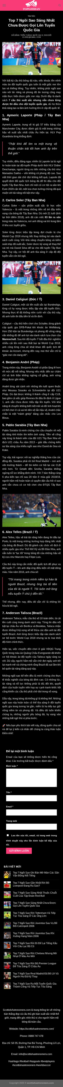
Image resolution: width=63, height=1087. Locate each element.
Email (9, 806)
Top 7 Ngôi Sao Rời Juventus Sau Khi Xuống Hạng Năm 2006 (33, 934)
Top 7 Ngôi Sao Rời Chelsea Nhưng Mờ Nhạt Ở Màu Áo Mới (35, 955)
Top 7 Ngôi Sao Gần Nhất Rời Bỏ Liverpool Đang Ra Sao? (31, 884)
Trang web (11, 821)
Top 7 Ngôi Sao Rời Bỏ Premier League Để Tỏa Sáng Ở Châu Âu (34, 965)
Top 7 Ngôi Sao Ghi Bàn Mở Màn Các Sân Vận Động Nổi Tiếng (36, 874)
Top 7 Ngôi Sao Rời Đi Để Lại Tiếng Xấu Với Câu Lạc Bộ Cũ (35, 944)
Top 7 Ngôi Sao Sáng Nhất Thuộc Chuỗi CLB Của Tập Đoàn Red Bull (35, 894)
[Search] (59, 5)
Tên (8, 792)
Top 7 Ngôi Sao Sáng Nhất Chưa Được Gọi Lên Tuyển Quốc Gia (34, 904)
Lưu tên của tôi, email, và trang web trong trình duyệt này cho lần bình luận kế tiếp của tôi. (31, 840)
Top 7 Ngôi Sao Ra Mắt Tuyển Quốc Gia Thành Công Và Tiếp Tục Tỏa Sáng (34, 985)
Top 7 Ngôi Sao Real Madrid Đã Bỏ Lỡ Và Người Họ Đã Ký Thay (36, 975)
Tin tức (31, 16)
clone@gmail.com (31, 37)
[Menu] (4, 5)
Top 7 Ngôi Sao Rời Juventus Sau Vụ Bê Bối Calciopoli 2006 (35, 924)
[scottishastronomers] (31, 5)
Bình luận (12, 766)
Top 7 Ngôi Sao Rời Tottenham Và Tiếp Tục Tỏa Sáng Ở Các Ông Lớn (34, 914)
